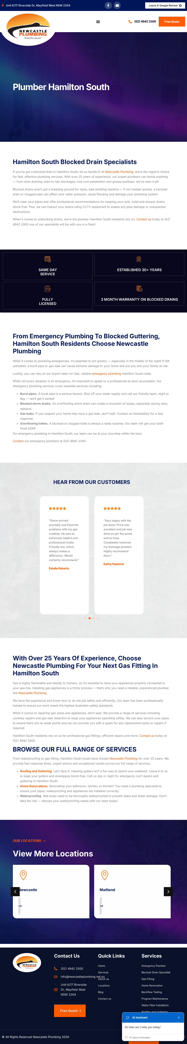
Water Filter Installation (155, 1005)
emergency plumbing (106, 373)
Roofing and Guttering (155, 1011)
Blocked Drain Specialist (156, 972)
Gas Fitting (148, 978)
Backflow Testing (152, 992)
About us (103, 978)
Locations (104, 985)
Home (101, 965)
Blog (100, 992)
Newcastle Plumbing (119, 172)
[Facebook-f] (108, 5)
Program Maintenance (155, 998)
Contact (18, 441)
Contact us (143, 219)
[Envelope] (117, 5)
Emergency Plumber (154, 965)
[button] (98, 21)
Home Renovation (152, 985)
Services (103, 972)
